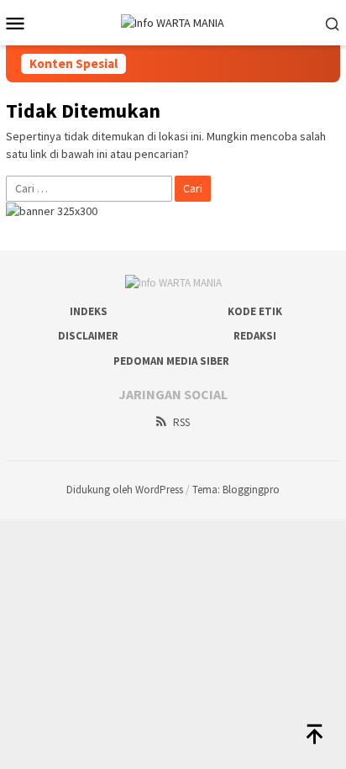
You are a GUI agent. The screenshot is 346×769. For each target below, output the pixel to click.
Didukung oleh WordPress (124, 489)
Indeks (88, 311)
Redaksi (254, 336)
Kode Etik (255, 311)
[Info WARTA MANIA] (172, 21)
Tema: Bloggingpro (236, 489)
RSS (181, 422)
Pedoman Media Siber (171, 361)
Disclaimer (88, 336)
